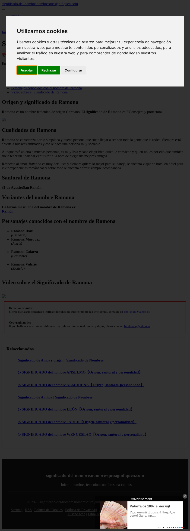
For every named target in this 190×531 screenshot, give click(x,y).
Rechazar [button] (48, 70)
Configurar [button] (73, 70)
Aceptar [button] (27, 70)
